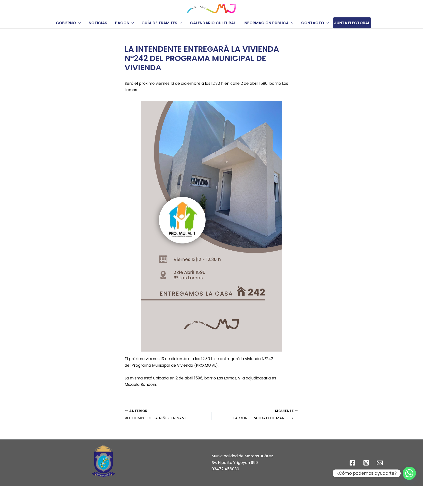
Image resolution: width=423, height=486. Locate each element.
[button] (78, 23)
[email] (380, 463)
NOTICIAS (98, 23)
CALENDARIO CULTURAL (213, 23)
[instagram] (366, 463)
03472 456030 (225, 469)
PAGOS (122, 23)
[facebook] (353, 463)
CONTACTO (312, 23)
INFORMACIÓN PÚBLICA (266, 23)
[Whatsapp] (409, 473)
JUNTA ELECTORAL (352, 23)
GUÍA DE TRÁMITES (159, 23)
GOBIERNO (66, 23)
